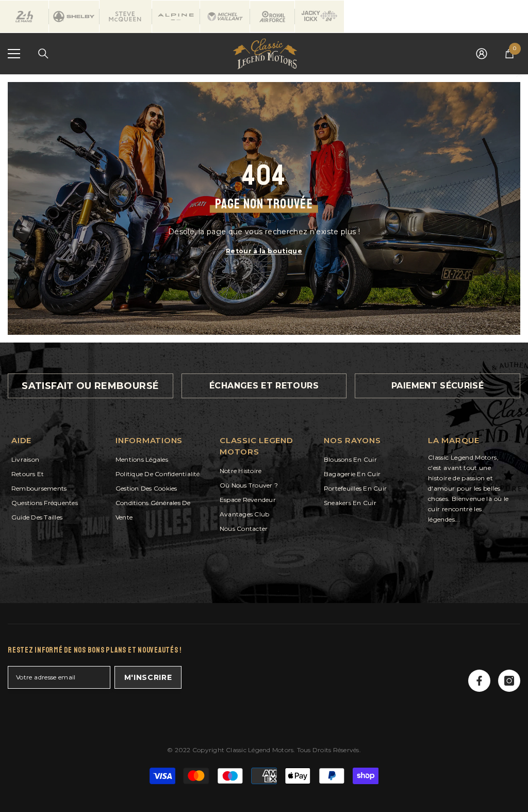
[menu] (14, 53)
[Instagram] (509, 681)
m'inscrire (148, 677)
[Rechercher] (43, 53)
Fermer (519, 74)
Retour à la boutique (264, 250)
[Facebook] (479, 681)
